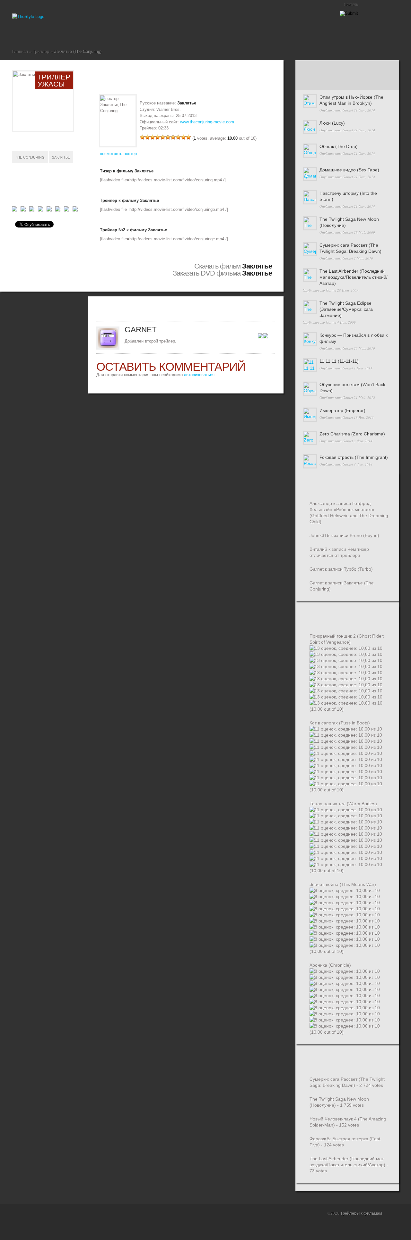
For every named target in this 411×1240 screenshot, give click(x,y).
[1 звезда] (142, 137)
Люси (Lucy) (332, 123)
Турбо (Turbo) (358, 569)
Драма (45, 34)
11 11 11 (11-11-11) (339, 361)
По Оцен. (381, 82)
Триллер (76, 34)
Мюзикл (61, 34)
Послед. (312, 68)
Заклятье (61, 157)
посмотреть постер (118, 153)
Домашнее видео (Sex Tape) (349, 169)
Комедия (50, 34)
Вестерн (30, 34)
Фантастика (86, 34)
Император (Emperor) (342, 410)
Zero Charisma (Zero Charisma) (352, 433)
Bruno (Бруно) (364, 535)
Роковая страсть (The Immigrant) (353, 457)
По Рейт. (346, 82)
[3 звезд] (152, 137)
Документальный (40, 34)
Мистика (55, 34)
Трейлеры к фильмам (361, 1213)
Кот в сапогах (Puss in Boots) (340, 722)
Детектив (35, 34)
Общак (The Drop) (338, 146)
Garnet (348, 110)
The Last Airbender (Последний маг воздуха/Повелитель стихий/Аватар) (353, 277)
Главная (14, 34)
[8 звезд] (178, 137)
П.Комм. (312, 82)
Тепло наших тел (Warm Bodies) (343, 803)
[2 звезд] (147, 137)
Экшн (97, 34)
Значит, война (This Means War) (343, 884)
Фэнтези (91, 34)
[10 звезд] (188, 137)
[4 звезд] (157, 137)
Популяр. (346, 68)
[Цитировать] (265, 337)
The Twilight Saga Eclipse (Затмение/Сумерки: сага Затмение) (346, 309)
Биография (19, 34)
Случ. (381, 68)
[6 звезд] (168, 137)
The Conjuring (30, 157)
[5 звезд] (162, 137)
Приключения (71, 34)
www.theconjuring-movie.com (207, 122)
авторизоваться (199, 374)
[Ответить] (260, 337)
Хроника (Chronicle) (330, 965)
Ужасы (81, 34)
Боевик (25, 34)
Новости (66, 34)
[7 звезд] (173, 137)
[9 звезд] (183, 137)
